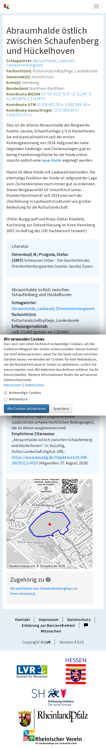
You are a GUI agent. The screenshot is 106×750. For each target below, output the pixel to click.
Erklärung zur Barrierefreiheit (48, 625)
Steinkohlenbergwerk (24, 65)
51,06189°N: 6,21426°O (25, 99)
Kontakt (22, 619)
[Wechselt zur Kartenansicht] (53, 524)
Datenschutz (79, 619)
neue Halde (52, 160)
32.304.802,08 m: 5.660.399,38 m (64, 105)
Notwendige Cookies (25, 392)
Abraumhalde (44, 61)
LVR (48, 642)
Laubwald (66, 61)
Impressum (49, 619)
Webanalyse (18, 399)
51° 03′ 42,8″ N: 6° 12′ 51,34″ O (66, 94)
